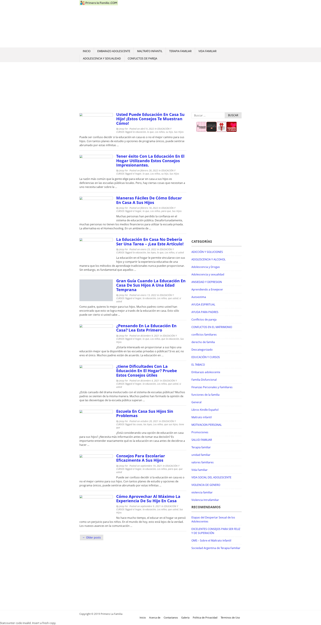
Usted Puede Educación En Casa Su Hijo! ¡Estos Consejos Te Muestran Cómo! (150, 119)
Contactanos (171, 617)
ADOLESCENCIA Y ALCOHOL (208, 259)
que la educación (170, 338)
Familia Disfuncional (204, 379)
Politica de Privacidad (205, 617)
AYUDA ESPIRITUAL (203, 304)
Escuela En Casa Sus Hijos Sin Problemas (144, 413)
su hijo (169, 131)
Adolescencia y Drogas (205, 267)
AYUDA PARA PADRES (204, 312)
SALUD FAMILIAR (201, 440)
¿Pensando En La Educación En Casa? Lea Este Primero (146, 328)
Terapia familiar (180, 51)
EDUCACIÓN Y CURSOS (205, 357)
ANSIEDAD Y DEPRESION (206, 282)
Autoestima (198, 297)
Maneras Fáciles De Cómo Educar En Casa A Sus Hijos (149, 200)
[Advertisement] (180, 23)
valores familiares (202, 462)
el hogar (137, 173)
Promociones (199, 432)
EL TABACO (198, 364)
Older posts (93, 537)
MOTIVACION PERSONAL (206, 425)
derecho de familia (203, 342)
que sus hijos (171, 424)
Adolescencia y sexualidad (102, 58)
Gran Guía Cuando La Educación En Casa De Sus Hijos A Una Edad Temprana (151, 285)
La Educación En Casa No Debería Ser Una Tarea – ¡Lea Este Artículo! (150, 241)
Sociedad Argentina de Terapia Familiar (215, 548)
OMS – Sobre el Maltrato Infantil (211, 540)
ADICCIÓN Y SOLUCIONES (207, 252)
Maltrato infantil (149, 51)
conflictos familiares (204, 334)
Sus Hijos (179, 131)
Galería (185, 617)
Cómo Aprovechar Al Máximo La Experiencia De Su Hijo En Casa (148, 498)
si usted (180, 252)
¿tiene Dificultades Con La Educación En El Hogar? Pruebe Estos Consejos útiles (146, 370)
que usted (173, 298)
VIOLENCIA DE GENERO (205, 485)
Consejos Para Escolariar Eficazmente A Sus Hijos (140, 458)
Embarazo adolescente (113, 51)
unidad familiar (200, 455)
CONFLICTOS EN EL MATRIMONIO (211, 327)
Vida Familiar (207, 51)
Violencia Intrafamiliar (205, 500)
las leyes (151, 252)
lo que (150, 131)
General (196, 402)
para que (166, 211)
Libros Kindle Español (205, 410)
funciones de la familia (205, 395)
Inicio (86, 51)
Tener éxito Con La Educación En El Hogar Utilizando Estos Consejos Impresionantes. (150, 160)
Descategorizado (202, 349)
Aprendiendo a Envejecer (207, 289)
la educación (139, 131)
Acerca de (154, 617)
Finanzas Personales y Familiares (212, 387)
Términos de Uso (230, 617)
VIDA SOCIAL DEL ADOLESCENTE (211, 477)
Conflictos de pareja (142, 58)
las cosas (137, 424)
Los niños (160, 131)
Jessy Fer (123, 128)
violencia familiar (202, 492)
